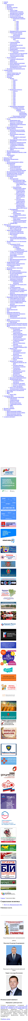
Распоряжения (14, 209)
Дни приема (10, 75)
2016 (17, 21)
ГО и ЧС (9, 308)
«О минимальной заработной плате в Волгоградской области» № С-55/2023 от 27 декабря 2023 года (14, 1007)
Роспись (15, 80)
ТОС (8, 311)
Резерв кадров (13, 125)
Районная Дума (8, 157)
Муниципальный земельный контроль (17, 323)
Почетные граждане (12, 7)
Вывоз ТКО (13, 394)
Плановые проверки (18, 107)
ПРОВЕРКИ (13, 141)
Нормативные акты (15, 120)
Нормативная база (15, 315)
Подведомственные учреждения (15, 397)
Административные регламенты (18, 246)
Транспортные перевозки (16, 17)
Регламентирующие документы (15, 173)
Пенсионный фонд (15, 260)
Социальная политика (16, 404)
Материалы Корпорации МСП (18, 377)
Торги (11, 156)
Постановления (11, 163)
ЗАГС (11, 258)
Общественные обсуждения (14, 174)
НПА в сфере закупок (16, 228)
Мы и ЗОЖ (10, 391)
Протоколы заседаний (19, 383)
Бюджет (12, 78)
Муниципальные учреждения (15, 267)
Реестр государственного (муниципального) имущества (18, 388)
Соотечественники (15, 36)
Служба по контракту (9, 416)
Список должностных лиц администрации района (14, 73)
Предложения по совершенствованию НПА (20, 346)
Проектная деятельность (13, 312)
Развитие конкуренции (16, 32)
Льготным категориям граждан (18, 139)
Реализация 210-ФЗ (15, 244)
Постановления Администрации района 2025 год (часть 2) (20, 196)
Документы (7, 160)
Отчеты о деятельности (19, 384)
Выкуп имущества (18, 358)
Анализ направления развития (18, 301)
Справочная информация (16, 231)
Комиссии (9, 269)
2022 (17, 25)
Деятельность (7, 224)
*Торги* (12, 266)
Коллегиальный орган (16, 379)
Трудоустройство (11, 57)
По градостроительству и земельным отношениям (16, 278)
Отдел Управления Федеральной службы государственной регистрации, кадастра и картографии (18, 253)
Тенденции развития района (17, 299)
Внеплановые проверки (19, 116)
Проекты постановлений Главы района (19, 218)
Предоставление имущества (17, 356)
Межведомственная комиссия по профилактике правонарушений (18, 295)
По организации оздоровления (18, 276)
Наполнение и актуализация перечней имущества (19, 353)
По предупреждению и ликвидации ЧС (16, 274)
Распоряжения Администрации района (19, 214)
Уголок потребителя (15, 15)
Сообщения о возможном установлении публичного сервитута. (17, 145)
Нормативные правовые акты (18, 327)
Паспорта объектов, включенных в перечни (19, 366)
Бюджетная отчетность (16, 89)
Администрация (8, 70)
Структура (9, 71)
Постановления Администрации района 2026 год (20, 201)
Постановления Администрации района (19, 187)
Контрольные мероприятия (17, 106)
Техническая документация (17, 368)
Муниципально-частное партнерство (16, 45)
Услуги (12, 407)
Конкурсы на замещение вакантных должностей (16, 122)
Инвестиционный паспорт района (16, 412)
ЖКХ (8, 393)
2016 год (15, 91)
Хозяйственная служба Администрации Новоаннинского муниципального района (16, 264)
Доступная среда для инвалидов (15, 390)
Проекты (12, 164)
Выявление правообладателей (18, 142)
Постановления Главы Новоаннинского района (19, 180)
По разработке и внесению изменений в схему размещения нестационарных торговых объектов (18, 291)
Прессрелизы (13, 322)
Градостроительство (12, 309)
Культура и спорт (14, 401)
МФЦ (11, 405)
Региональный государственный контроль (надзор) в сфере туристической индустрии (18, 55)
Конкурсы (15, 52)
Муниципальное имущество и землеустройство (15, 128)
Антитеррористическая (16, 280)
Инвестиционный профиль (14, 411)
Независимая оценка (15, 402)
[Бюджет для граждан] (8, 710)
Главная (6, 2)
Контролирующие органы (17, 233)
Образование (13, 398)
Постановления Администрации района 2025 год (20, 191)
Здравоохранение (14, 400)
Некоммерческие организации (18, 31)
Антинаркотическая (15, 270)
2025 (17, 29)
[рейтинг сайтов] (5, 1019)
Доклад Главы (13, 10)
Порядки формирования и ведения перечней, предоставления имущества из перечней (20, 336)
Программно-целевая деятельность (16, 297)
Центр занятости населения (17, 63)
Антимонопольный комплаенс (18, 318)
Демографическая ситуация (17, 298)
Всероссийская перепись (13, 320)
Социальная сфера (8, 396)
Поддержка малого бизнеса (17, 50)
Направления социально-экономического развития (17, 12)
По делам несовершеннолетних (18, 272)
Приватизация (14, 49)
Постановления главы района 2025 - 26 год (21, 184)
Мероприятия (13, 316)
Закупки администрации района (18, 227)
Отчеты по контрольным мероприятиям (23, 113)
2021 (17, 24)
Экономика (10, 9)
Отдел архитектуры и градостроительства (15, 167)
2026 (14, 88)
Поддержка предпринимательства (16, 68)
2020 (17, 22)
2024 (17, 28)
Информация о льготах (19, 370)
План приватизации (18, 376)
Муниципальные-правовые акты (15, 171)
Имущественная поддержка (17, 130)
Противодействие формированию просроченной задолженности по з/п (18, 66)
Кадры (8, 118)
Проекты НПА (14, 216)
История (9, 6)
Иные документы (17, 386)
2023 (17, 27)
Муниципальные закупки (13, 226)
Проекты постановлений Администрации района (19, 221)
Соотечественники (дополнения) (15, 43)
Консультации (13, 234)
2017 (14, 92)
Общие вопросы (17, 350)
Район (5, 3)
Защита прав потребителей (14, 230)
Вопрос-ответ (13, 348)
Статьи (15, 235)
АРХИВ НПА (13, 223)
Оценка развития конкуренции (17, 34)
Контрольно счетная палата (11, 159)
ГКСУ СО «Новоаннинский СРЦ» (13, 904)
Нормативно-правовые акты (17, 117)
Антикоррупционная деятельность (16, 313)
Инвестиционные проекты (14, 414)
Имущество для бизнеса (16, 361)
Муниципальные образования (17, 373)
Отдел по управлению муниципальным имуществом (18, 169)
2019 (14, 95)
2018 (14, 93)
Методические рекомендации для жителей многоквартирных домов (18, 239)
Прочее (15, 359)
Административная (15, 287)
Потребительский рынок (16, 14)
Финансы (9, 77)
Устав (11, 177)
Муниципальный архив (13, 151)
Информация (10, 4)
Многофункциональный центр (18, 259)
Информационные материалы (18, 124)
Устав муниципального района (15, 162)
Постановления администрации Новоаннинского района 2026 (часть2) (21, 206)
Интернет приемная (9, 408)
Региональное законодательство (17, 332)
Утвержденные (20, 249)
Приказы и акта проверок (20, 109)
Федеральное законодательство (17, 329)
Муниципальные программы (17, 47)
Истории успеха (17, 375)
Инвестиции (7, 409)
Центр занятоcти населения (17, 256)
